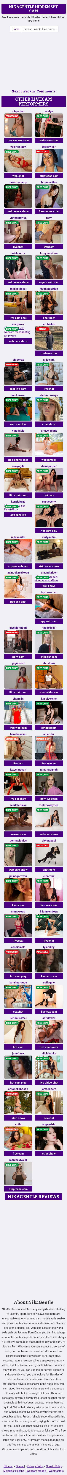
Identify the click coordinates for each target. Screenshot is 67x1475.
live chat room (49, 1047)
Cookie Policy (54, 1466)
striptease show (49, 566)
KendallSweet (18, 1018)
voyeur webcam (18, 566)
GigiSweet (18, 663)
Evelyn (49, 111)
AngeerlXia (48, 1124)
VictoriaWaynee (48, 805)
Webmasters (56, 1471)
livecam (18, 763)
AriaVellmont (49, 430)
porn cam (18, 657)
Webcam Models (36, 1471)
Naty (49, 217)
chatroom (49, 869)
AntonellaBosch (18, 1089)
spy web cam (49, 621)
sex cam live (18, 515)
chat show (48, 424)
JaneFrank (18, 1053)
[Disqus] (33, 1249)
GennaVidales (18, 840)
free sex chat (18, 601)
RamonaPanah (49, 769)
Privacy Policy (35, 1466)
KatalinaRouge (18, 982)
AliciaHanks (49, 1053)
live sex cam (49, 976)
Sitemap (8, 1466)
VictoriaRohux (18, 217)
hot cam (49, 495)
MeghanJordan (49, 288)
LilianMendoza (49, 911)
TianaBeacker (18, 734)
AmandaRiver (49, 572)
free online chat (49, 211)
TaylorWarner (49, 592)
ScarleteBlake (18, 805)
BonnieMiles (49, 182)
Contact (20, 1466)
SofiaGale (49, 982)
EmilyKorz (18, 324)
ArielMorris (18, 253)
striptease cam (49, 176)
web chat (18, 176)
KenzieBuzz (18, 501)
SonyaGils (18, 466)
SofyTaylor (48, 1018)
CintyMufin (49, 537)
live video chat (49, 1082)
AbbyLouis (49, 663)
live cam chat (18, 318)
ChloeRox (18, 359)
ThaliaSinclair (18, 288)
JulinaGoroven (18, 876)
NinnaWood (18, 911)
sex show (49, 586)
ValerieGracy (18, 146)
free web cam (18, 727)
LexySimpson (18, 769)
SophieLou (48, 324)
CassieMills (18, 947)
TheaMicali (48, 627)
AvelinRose (18, 395)
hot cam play (49, 530)
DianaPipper (49, 466)
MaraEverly (49, 501)
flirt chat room (18, 495)
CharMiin (18, 698)
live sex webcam (18, 140)
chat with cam (49, 692)
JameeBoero (49, 1089)
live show (18, 905)
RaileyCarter (18, 537)
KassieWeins (49, 698)
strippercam (48, 727)
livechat (18, 247)
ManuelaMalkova (18, 572)
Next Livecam (23, 91)
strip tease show (18, 211)
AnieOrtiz (48, 734)
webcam (49, 247)
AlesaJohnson (18, 627)
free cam (18, 1153)
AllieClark (49, 359)
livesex (18, 940)
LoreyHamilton (49, 253)
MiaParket (18, 111)
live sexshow (18, 798)
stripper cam (49, 657)
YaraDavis (18, 430)
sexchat (18, 1011)
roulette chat (49, 353)
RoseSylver (48, 146)
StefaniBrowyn (49, 395)
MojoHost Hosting (13, 1471)
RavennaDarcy (18, 182)
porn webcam (49, 798)
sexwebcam (18, 834)
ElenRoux (49, 876)
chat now (49, 318)
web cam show (48, 140)
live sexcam (49, 763)
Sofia (18, 1124)
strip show (18, 1118)
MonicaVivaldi (18, 1160)
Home (16, 29)
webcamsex (49, 459)
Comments (46, 91)
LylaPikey (49, 947)
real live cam (18, 389)
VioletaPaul (49, 840)
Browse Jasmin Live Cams (39, 29)
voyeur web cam (49, 282)
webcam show (49, 834)
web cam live (18, 424)
